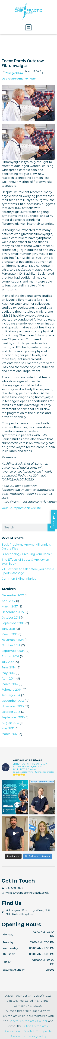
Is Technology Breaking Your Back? (27, 554)
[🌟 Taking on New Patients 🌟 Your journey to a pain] (15, 797)
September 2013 (13, 717)
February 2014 (12, 689)
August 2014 (10, 656)
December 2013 (13, 700)
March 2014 (10, 684)
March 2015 (10, 634)
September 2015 (13, 623)
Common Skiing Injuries (19, 578)
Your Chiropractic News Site (21, 508)
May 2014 (8, 673)
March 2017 (10, 606)
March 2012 (10, 734)
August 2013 (10, 723)
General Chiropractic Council (28, 1021)
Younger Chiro (14, 73)
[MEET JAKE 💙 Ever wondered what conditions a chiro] (15, 833)
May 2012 (8, 728)
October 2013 (11, 712)
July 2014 (8, 662)
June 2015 (9, 628)
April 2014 (9, 678)
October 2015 (11, 617)
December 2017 (13, 595)
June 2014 (9, 667)
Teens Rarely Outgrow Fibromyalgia (23, 63)
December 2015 (13, 612)
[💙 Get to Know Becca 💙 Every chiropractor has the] (42, 797)
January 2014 (11, 695)
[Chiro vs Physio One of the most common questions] (42, 833)
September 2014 (13, 651)
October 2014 (11, 645)
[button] (28, 27)
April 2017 (8, 601)
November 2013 (13, 706)
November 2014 (13, 640)
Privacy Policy (37, 1036)
